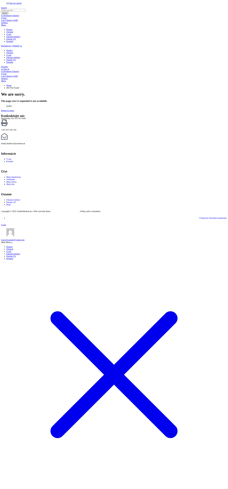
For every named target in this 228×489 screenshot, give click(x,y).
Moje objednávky (13, 177)
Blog (8, 204)
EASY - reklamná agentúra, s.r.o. (65, 211)
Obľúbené (10, 179)
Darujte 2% (11, 39)
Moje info (10, 184)
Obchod (9, 32)
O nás (8, 34)
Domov (9, 29)
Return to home (7, 110)
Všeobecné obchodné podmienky (213, 218)
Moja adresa (11, 182)
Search (5, 13)
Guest (12, 240)
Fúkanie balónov (13, 37)
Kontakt (9, 41)
